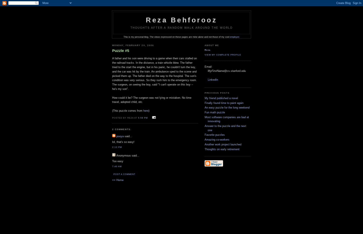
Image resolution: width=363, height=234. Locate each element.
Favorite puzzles (215, 134)
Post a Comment (124, 174)
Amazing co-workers (217, 139)
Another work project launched (223, 144)
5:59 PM (143, 118)
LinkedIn (213, 79)
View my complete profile (223, 55)
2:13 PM (117, 147)
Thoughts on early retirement (222, 149)
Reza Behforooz (181, 20)
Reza (207, 50)
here (146, 110)
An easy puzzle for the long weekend (227, 107)
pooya (120, 136)
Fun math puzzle (215, 112)
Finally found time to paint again (224, 103)
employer (234, 37)
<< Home (118, 180)
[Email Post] (153, 117)
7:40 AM (117, 166)
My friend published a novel (221, 98)
